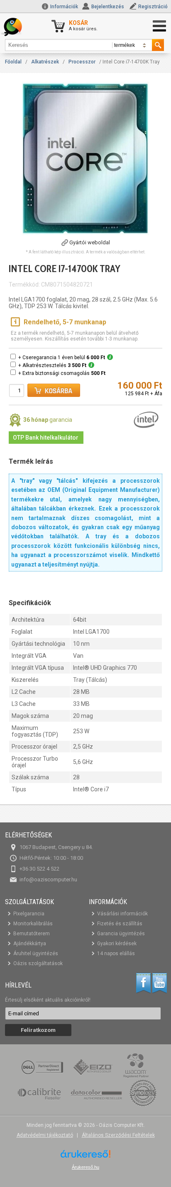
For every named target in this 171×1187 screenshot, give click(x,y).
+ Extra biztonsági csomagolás (61, 373)
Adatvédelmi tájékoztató (45, 1135)
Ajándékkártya (29, 943)
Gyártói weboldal (89, 242)
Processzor (81, 62)
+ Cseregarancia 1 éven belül (61, 357)
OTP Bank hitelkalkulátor (45, 437)
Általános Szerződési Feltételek (118, 1135)
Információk (63, 7)
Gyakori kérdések (117, 943)
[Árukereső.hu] (85, 1157)
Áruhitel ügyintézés (35, 953)
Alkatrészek (45, 62)
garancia (47, 419)
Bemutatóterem (31, 933)
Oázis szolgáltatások (38, 963)
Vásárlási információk (122, 914)
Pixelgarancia (28, 914)
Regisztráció (153, 7)
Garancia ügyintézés (121, 933)
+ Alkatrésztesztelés (52, 365)
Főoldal (13, 62)
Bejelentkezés (107, 7)
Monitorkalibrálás (33, 924)
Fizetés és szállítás (119, 924)
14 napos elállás (116, 953)
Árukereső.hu (85, 1167)
